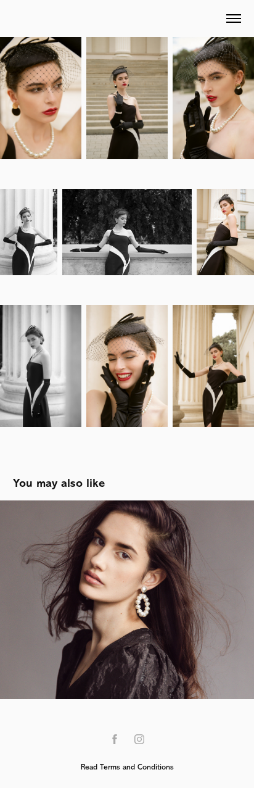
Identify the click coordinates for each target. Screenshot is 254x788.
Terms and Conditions (137, 766)
